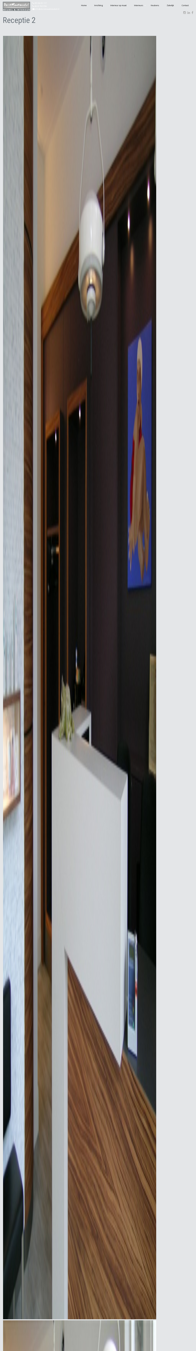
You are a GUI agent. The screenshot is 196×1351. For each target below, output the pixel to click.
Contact (185, 5)
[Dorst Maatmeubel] (16, 6)
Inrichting (98, 5)
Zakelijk (170, 5)
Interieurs (138, 5)
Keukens (155, 5)
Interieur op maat (118, 5)
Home (84, 5)
